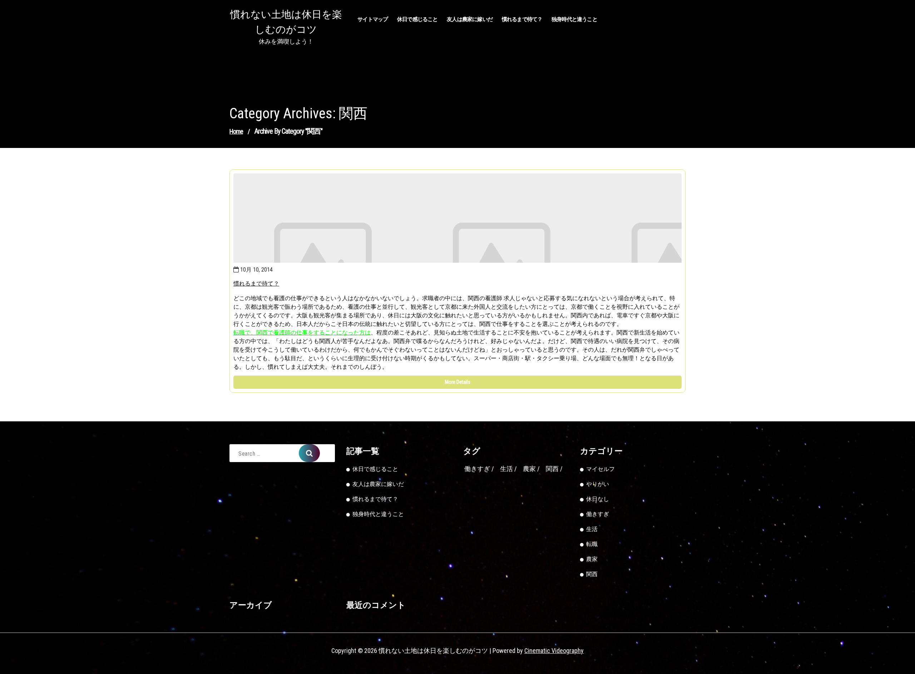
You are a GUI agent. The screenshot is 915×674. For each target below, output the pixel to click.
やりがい (597, 484)
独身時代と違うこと (574, 19)
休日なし (597, 499)
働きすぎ (477, 468)
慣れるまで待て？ (522, 19)
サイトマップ (372, 19)
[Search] (309, 453)
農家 (529, 468)
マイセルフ (600, 469)
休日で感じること (417, 19)
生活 (506, 468)
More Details (457, 382)
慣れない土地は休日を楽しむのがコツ (286, 22)
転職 (592, 544)
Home (236, 131)
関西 (552, 468)
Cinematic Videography (554, 650)
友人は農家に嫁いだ (470, 19)
